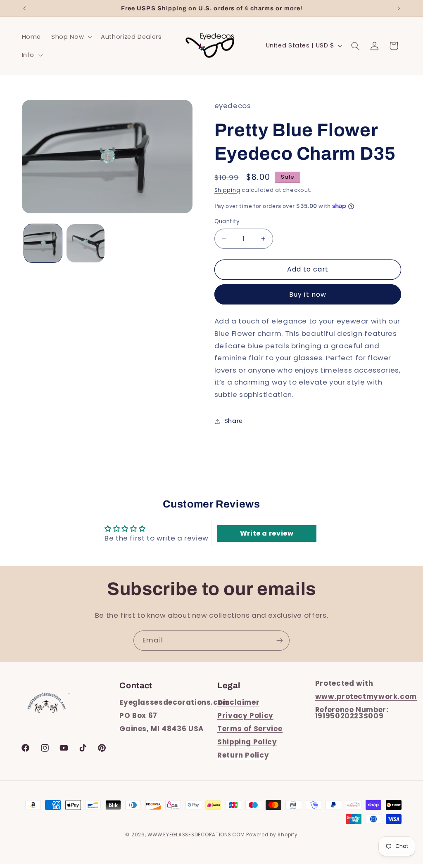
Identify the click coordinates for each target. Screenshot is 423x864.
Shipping (227, 190)
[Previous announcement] (24, 8)
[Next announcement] (399, 8)
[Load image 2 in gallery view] (86, 243)
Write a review (267, 533)
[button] (71, 37)
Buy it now (307, 294)
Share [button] (233, 421)
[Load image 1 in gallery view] (43, 243)
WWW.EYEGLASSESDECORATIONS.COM (196, 834)
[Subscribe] (279, 640)
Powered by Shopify (271, 834)
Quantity (227, 221)
